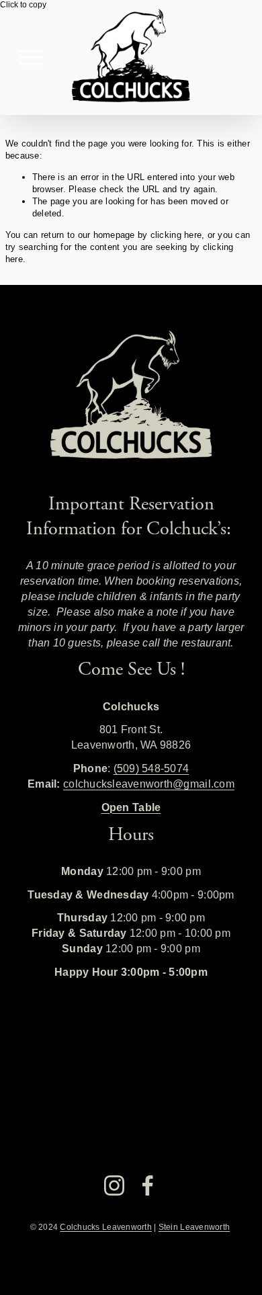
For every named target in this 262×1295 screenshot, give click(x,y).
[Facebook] (148, 1185)
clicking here (176, 235)
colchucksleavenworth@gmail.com (148, 784)
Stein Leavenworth (194, 1227)
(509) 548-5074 (151, 768)
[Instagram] (114, 1185)
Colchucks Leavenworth (106, 1227)
